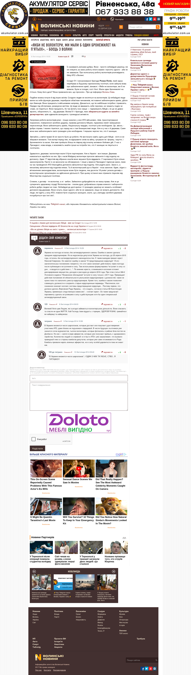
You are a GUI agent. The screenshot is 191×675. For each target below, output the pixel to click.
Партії (56, 617)
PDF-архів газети (145, 39)
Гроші (78, 614)
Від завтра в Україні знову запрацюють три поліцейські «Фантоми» (143, 106)
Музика (122, 614)
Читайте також (37, 217)
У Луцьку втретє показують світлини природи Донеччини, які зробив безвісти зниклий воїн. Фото (106, 596)
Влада (56, 614)
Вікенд (100, 622)
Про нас (38, 670)
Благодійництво (104, 628)
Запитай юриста (103, 39)
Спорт (91, 35)
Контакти (47, 670)
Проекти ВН (109, 35)
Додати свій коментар (53, 238)
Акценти (119, 35)
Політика (44, 35)
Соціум (101, 611)
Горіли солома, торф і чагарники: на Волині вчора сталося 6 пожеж (142, 117)
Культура (77, 35)
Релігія (100, 625)
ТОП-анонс (123, 633)
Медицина (102, 614)
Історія (122, 625)
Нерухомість (81, 619)
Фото (52, 39)
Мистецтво (123, 622)
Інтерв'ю (35, 39)
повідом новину (141, 35)
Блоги (65, 39)
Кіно (121, 617)
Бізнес (78, 617)
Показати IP (59, 248)
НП (62, 35)
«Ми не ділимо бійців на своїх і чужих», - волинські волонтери (58, 229)
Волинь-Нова (108, 91)
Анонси (78, 39)
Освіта (100, 617)
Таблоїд (99, 35)
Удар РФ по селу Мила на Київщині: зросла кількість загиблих (142, 157)
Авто (84, 35)
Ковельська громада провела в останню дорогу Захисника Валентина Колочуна (41, 595)
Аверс (156, 35)
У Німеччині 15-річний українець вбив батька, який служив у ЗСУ (143, 52)
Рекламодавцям (59, 670)
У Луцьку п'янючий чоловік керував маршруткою (142, 96)
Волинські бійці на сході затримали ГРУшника (51, 232)
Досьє (71, 39)
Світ (34, 622)
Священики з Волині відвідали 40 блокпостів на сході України (58, 226)
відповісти (108, 248)
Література (123, 619)
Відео (58, 39)
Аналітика (44, 39)
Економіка (54, 35)
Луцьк (35, 614)
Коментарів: (63, 56)
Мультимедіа (74, 571)
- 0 (125, 352)
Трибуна (128, 35)
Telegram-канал (58, 204)
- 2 (125, 248)
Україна (36, 619)
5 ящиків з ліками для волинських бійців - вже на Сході (55, 222)
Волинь (35, 617)
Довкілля (101, 619)
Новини (34, 35)
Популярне (88, 39)
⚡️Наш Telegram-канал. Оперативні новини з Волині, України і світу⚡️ (62, 594)
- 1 (125, 321)
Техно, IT (101, 631)
